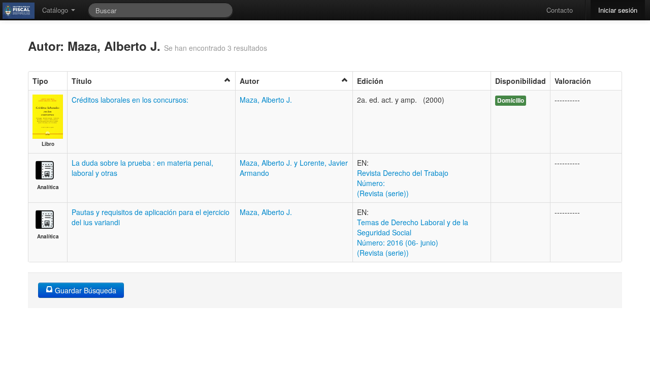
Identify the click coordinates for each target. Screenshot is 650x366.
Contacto (559, 10)
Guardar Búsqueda (84, 290)
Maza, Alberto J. (266, 100)
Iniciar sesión (617, 10)
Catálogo (56, 10)
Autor (249, 81)
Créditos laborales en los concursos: (130, 100)
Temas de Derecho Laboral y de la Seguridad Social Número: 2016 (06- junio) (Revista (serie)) (412, 237)
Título (82, 81)
